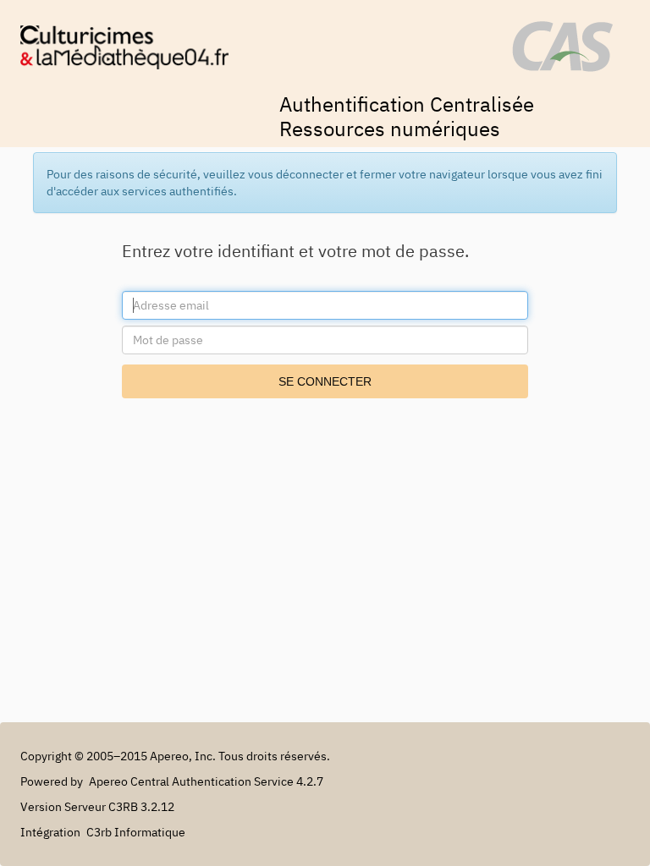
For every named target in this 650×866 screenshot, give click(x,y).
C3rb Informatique (135, 832)
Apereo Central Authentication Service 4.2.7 (206, 781)
